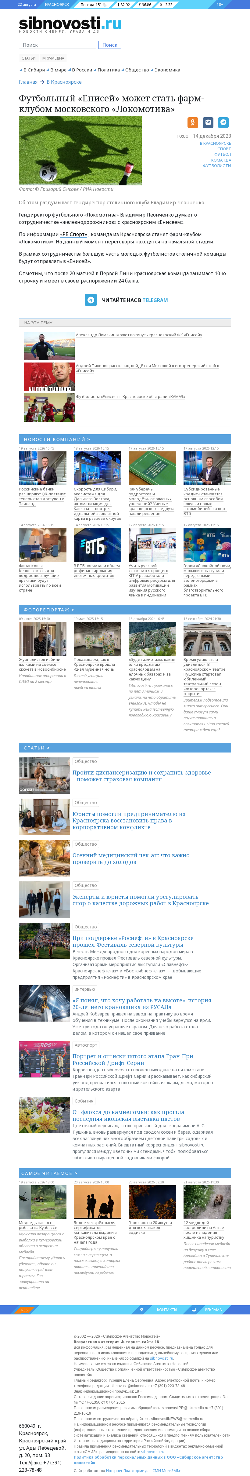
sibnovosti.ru (161, 1358)
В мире (58, 70)
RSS (24, 1310)
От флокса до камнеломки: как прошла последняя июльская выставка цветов (128, 1115)
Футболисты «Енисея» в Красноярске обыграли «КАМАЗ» (130, 396)
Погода (87, 4)
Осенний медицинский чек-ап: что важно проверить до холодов (131, 858)
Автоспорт (86, 1045)
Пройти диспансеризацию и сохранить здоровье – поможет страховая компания (142, 776)
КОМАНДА (221, 160)
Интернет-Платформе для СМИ (133, 1470)
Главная (28, 81)
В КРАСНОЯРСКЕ (215, 143)
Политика (109, 70)
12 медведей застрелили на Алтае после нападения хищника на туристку (204, 1230)
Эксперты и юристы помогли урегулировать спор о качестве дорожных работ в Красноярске (141, 900)
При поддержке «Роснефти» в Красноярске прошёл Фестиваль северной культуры (133, 941)
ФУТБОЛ (222, 154)
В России (82, 70)
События (84, 1101)
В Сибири (34, 70)
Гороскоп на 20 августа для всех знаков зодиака (150, 1227)
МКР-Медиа (53, 58)
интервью (85, 989)
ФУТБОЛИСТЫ (217, 165)
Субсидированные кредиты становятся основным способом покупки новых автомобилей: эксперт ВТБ (205, 501)
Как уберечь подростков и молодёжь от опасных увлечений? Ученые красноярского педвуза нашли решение (151, 501)
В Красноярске (64, 81)
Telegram (155, 300)
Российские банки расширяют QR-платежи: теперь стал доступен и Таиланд (42, 496)
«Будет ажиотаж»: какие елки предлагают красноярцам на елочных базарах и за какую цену (152, 669)
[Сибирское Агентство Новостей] (70, 22)
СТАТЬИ (37, 748)
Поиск (109, 45)
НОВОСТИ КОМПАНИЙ (57, 439)
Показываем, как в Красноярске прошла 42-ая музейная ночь (94, 664)
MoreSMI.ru (172, 1470)
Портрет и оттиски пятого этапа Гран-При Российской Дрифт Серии (133, 1059)
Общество (137, 70)
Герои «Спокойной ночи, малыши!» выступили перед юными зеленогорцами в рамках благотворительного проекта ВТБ (207, 580)
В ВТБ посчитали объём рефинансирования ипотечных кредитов (97, 570)
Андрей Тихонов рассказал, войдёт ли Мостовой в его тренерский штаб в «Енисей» (147, 368)
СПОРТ (224, 148)
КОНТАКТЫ (167, 1309)
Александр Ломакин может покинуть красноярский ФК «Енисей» (139, 334)
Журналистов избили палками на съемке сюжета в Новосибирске (42, 664)
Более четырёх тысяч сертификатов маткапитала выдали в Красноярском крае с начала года (95, 1232)
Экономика (167, 70)
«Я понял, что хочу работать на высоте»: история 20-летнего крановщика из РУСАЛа (142, 1004)
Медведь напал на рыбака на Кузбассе (38, 1225)
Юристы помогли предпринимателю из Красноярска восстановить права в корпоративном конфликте (129, 820)
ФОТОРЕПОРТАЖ (49, 610)
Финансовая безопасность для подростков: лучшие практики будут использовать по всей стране (40, 578)
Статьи (29, 58)
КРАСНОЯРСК (57, 4)
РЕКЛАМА (213, 1309)
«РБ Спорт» (73, 234)
